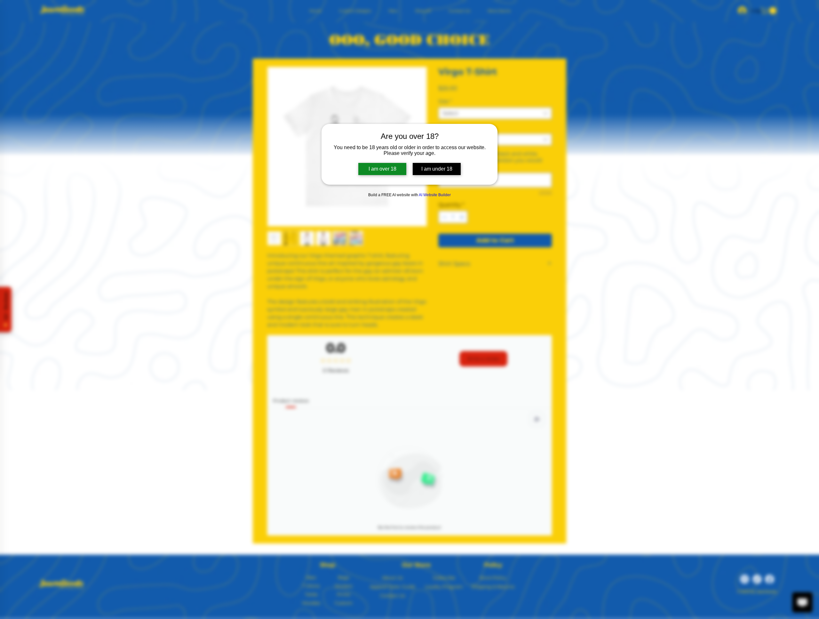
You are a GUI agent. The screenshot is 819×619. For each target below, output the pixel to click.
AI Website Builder (435, 195)
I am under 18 (436, 169)
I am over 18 (382, 169)
